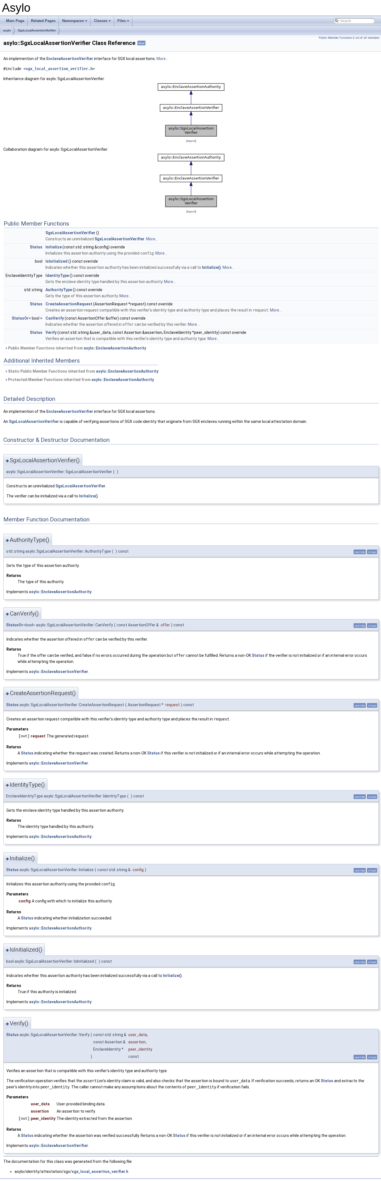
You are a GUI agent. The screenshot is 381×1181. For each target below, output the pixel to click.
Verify (51, 332)
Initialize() (211, 267)
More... (162, 58)
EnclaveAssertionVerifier (69, 58)
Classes (103, 22)
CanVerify (54, 318)
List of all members (367, 38)
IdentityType (57, 275)
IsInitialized (56, 261)
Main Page (15, 21)
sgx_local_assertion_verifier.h (59, 68)
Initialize (53, 247)
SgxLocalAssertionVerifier (37, 30)
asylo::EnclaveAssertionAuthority (115, 348)
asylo (7, 30)
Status (36, 247)
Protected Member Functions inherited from (80, 379)
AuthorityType (58, 290)
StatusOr (20, 318)
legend (191, 140)
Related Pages (43, 21)
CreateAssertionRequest (68, 304)
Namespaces (75, 22)
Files (123, 22)
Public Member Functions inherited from (76, 348)
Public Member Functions (335, 38)
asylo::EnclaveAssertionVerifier (58, 671)
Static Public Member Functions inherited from (82, 371)
